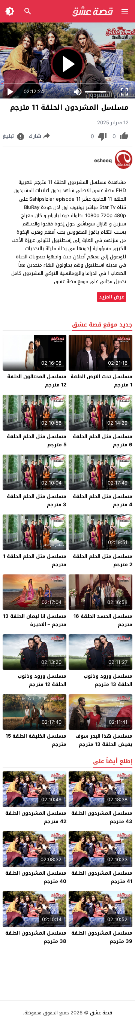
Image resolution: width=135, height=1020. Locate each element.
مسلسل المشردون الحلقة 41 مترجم (101, 877)
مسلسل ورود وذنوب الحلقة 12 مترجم (42, 680)
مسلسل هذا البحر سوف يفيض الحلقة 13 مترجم (103, 740)
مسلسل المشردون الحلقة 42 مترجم (35, 817)
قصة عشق (101, 1012)
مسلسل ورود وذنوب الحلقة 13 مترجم (108, 680)
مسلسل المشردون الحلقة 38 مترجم (35, 937)
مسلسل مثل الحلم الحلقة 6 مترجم (102, 440)
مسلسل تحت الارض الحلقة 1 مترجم (101, 380)
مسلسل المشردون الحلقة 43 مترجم (101, 817)
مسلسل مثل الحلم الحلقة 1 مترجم (34, 560)
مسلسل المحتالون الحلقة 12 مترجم (36, 380)
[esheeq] (123, 167)
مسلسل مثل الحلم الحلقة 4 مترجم (102, 500)
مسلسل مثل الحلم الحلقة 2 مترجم (102, 560)
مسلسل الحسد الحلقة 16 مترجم (103, 620)
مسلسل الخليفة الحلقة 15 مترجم (36, 740)
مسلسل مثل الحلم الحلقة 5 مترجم (36, 440)
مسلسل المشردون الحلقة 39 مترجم (101, 937)
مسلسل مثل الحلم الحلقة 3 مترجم (36, 500)
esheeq (103, 160)
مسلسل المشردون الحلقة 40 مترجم (35, 877)
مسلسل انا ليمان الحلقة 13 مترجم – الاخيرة (34, 620)
